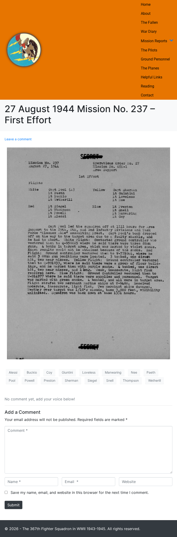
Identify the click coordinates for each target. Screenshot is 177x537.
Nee (134, 372)
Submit (13, 505)
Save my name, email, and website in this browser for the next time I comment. (80, 492)
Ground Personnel (155, 59)
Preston (49, 380)
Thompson (131, 380)
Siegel (92, 380)
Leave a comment (18, 139)
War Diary (149, 31)
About (145, 13)
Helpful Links (151, 77)
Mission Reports (154, 41)
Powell (29, 380)
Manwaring (113, 372)
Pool (12, 380)
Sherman (71, 380)
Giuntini (67, 372)
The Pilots (149, 50)
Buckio (32, 372)
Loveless (88, 372)
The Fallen (149, 22)
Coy (49, 372)
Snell (109, 380)
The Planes (150, 68)
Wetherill (154, 380)
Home (145, 4)
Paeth (151, 372)
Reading (147, 86)
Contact (147, 95)
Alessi (13, 372)
